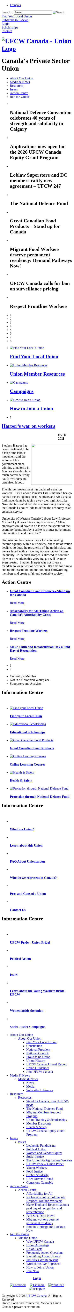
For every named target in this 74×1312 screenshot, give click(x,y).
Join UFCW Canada (39, 1071)
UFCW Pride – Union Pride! (30, 942)
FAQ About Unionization (27, 861)
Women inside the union (26, 1010)
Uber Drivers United (39, 1179)
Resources (16, 85)
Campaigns (22, 391)
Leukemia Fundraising (41, 1145)
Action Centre (19, 93)
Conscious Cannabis (39, 1182)
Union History (35, 1060)
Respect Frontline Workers (28, 630)
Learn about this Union (26, 845)
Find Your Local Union (34, 356)
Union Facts (34, 1249)
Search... (7, 12)
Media (30, 1086)
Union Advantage (37, 1245)
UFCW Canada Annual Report (46, 1064)
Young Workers (36, 1167)
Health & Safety (21, 780)
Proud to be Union (38, 1057)
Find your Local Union (26, 716)
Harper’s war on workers (28, 426)
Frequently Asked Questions (44, 1252)
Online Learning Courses (27, 764)
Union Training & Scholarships (46, 1119)
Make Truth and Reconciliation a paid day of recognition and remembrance (47, 1208)
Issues (14, 89)
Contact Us (17, 910)
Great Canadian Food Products (32, 748)
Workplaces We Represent (43, 1263)
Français (15, 5)
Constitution (34, 1046)
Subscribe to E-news (39, 1090)
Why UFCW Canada (40, 1241)
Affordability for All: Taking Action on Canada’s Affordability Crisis (37, 612)
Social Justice (35, 1156)
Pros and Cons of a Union (28, 893)
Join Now (32, 1271)
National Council (37, 1053)
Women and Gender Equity (44, 1153)
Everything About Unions (43, 1256)
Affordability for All (39, 1193)
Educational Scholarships (27, 732)
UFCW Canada (36, 1295)
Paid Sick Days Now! (40, 1215)
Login (37, 1278)
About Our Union (21, 78)
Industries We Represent (42, 1260)
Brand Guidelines (37, 1068)
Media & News (20, 82)
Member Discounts (38, 1123)
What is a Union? (22, 829)
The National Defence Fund (44, 1108)
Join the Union (19, 96)
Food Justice (34, 1171)
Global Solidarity (37, 1175)
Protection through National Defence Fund (39, 796)
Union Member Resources (37, 374)
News (30, 1083)
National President (38, 1049)
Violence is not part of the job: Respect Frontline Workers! (45, 1199)
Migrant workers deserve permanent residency (42, 1221)
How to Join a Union (31, 408)
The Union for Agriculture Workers (49, 1160)
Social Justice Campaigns (27, 1027)
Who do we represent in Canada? (33, 877)
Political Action (20, 958)
